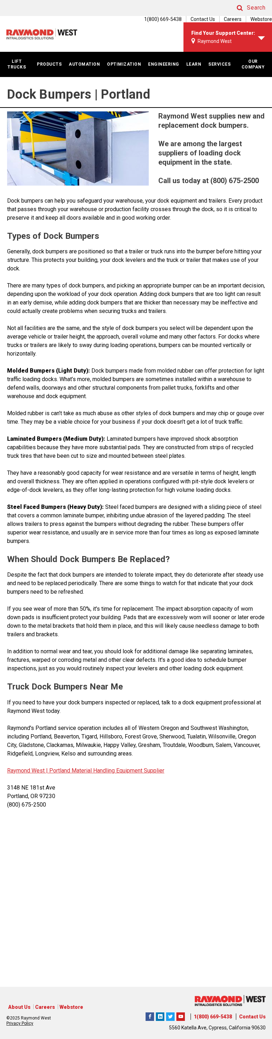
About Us (19, 1007)
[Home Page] (41, 33)
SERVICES (219, 64)
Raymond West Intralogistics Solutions (150, 1015)
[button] (244, 8)
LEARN (194, 64)
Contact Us (203, 19)
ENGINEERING (163, 64)
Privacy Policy (19, 1023)
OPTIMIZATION (124, 64)
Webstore (261, 19)
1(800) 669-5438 (213, 1016)
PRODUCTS (49, 64)
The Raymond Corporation (180, 1015)
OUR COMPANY (253, 64)
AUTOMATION (84, 64)
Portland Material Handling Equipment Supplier (106, 770)
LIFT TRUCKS (16, 64)
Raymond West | (27, 770)
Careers (233, 19)
